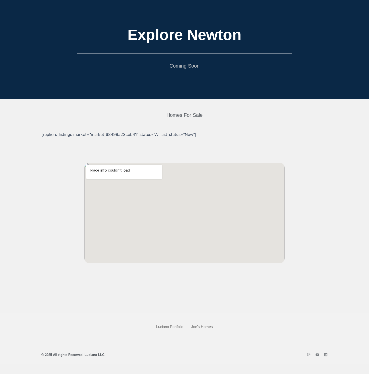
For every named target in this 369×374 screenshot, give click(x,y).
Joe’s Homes (202, 327)
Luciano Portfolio (169, 327)
